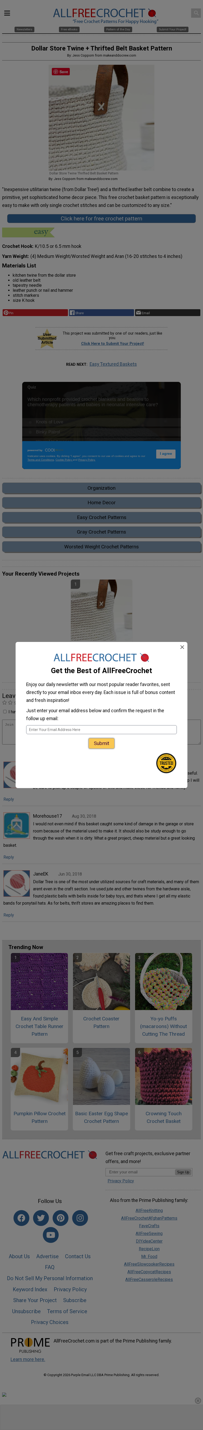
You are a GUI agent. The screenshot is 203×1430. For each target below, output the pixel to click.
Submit (101, 743)
